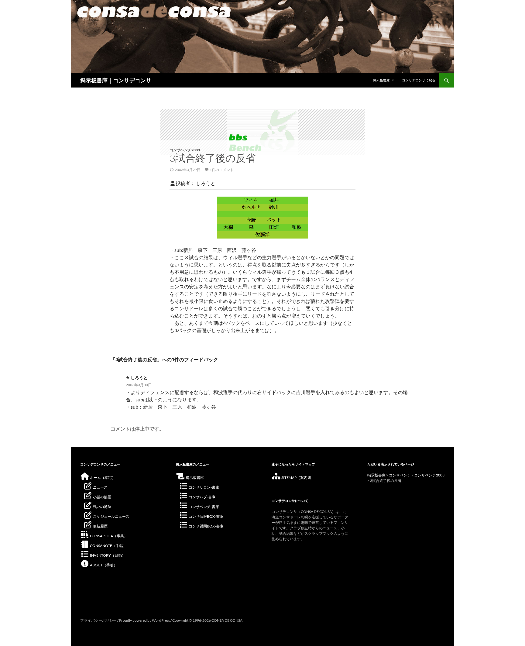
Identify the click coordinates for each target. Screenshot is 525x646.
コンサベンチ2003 (185, 150)
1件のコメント (222, 169)
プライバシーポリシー (98, 620)
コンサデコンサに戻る (418, 80)
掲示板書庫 (381, 80)
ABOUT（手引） (103, 565)
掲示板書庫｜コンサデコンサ (115, 80)
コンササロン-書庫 (203, 487)
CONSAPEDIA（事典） (108, 536)
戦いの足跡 (101, 506)
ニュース (100, 487)
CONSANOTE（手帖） (108, 545)
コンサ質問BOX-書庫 (205, 526)
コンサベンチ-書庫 (203, 506)
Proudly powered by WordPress (144, 620)
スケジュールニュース (110, 516)
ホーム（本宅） (102, 477)
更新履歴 (100, 526)
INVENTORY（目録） (107, 555)
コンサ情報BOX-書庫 (205, 516)
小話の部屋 (101, 497)
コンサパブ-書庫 (201, 497)
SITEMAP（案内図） (298, 477)
